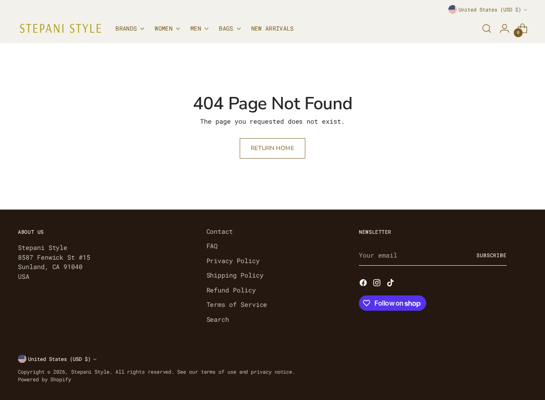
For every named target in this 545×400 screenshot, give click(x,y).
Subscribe (491, 255)
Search (218, 319)
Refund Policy (231, 290)
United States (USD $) (490, 9)
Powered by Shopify (44, 379)
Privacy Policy (233, 260)
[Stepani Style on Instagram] (378, 283)
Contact (220, 231)
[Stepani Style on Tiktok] (391, 283)
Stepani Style (90, 372)
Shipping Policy (235, 275)
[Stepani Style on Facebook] (364, 283)
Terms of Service (237, 304)
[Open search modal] (486, 28)
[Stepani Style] (60, 28)
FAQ (212, 245)
